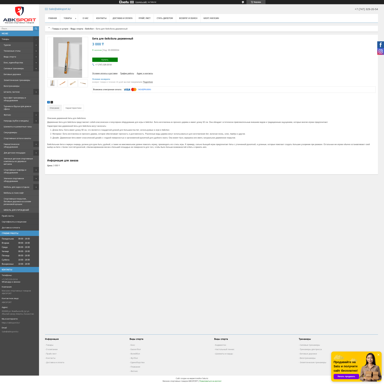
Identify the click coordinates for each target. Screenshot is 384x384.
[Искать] (36, 28)
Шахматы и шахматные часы (18, 126)
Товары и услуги (60, 29)
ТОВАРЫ (68, 18)
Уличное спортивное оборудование (14, 179)
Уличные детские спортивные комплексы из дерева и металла (18, 161)
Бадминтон (220, 345)
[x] (52, 103)
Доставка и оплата (11, 227)
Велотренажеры (12, 86)
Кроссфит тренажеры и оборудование (15, 99)
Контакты (51, 358)
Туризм (7, 45)
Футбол (134, 358)
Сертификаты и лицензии (14, 221)
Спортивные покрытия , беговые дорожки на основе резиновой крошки (17, 201)
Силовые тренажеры (14, 68)
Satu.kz (205, 378)
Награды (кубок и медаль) (16, 120)
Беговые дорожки (12, 74)
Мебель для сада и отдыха (16, 187)
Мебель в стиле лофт (14, 192)
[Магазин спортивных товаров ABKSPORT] (19, 13)
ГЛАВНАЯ (52, 18)
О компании (52, 349)
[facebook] (48, 103)
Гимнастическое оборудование (12, 145)
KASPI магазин (211, 18)
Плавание (135, 366)
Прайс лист (51, 353)
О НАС (85, 18)
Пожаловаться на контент (210, 381)
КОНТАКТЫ (101, 18)
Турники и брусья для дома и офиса (17, 107)
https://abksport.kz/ (11, 322)
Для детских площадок (15, 152)
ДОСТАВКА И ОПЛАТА (122, 18)
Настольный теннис (224, 349)
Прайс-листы (8, 215)
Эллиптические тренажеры (17, 80)
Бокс (133, 345)
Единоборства (137, 362)
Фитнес (7, 114)
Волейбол (135, 353)
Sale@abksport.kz (10, 331)
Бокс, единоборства (13, 62)
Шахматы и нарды (224, 353)
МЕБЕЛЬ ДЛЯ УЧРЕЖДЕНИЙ (16, 210)
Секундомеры (10, 132)
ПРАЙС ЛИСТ (145, 18)
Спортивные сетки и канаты (17, 138)
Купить (105, 59)
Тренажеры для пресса (311, 349)
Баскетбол (136, 349)
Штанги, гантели (12, 91)
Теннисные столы (12, 50)
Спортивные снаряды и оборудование (15, 171)
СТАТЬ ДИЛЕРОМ (165, 18)
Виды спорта (10, 56)
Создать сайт (141, 2)
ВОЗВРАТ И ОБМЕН (188, 18)
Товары (5, 39)
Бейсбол (89, 29)
